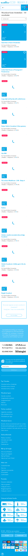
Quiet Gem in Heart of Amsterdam (10, 43)
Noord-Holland (6, 45)
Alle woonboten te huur (7, 414)
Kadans (3, 208)
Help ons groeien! (5, 484)
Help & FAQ (4, 442)
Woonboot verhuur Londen (7, 388)
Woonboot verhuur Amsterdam (9, 384)
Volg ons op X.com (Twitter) (7, 458)
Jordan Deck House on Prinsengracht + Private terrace (12, 71)
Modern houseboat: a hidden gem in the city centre (13, 265)
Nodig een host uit (5, 486)
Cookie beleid (4, 474)
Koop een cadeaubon (6, 482)
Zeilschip (3, 402)
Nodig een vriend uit (6, 491)
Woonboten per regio (6, 416)
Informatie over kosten (6, 440)
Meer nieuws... (5, 430)
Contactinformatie (5, 465)
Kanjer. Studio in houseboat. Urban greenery (13, 126)
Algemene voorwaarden (7, 470)
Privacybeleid (4, 472)
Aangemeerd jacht (5, 400)
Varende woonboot (6, 396)
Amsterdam (13, 45)
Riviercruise (4, 405)
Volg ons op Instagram (6, 454)
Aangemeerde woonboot (7, 398)
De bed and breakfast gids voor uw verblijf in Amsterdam (14, 426)
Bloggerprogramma (6, 489)
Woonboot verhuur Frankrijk (8, 386)
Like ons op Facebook (6, 451)
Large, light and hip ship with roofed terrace (13, 99)
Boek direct (4, 24)
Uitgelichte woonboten (6, 412)
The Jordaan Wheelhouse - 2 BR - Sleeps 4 (13, 180)
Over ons (3, 468)
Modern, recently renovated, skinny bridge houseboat (13, 236)
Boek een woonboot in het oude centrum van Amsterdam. (14, 428)
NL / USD (12, 2)
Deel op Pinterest (5, 456)
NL (2, 45)
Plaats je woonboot (6, 438)
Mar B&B (3, 153)
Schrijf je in (14, 370)
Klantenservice (4, 444)
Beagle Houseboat (6, 293)
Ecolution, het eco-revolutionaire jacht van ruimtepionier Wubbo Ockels (14, 424)
